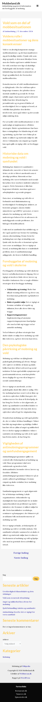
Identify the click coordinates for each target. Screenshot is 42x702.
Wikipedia (26, 666)
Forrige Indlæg (21, 553)
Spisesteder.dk (21, 697)
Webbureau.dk (25, 674)
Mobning (6, 657)
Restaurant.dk (21, 691)
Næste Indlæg (21, 558)
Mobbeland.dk (11, 3)
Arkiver (6, 639)
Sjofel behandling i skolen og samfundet (19, 608)
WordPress (25, 678)
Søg (4, 575)
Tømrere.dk (21, 694)
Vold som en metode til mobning (16, 598)
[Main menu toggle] (37, 5)
